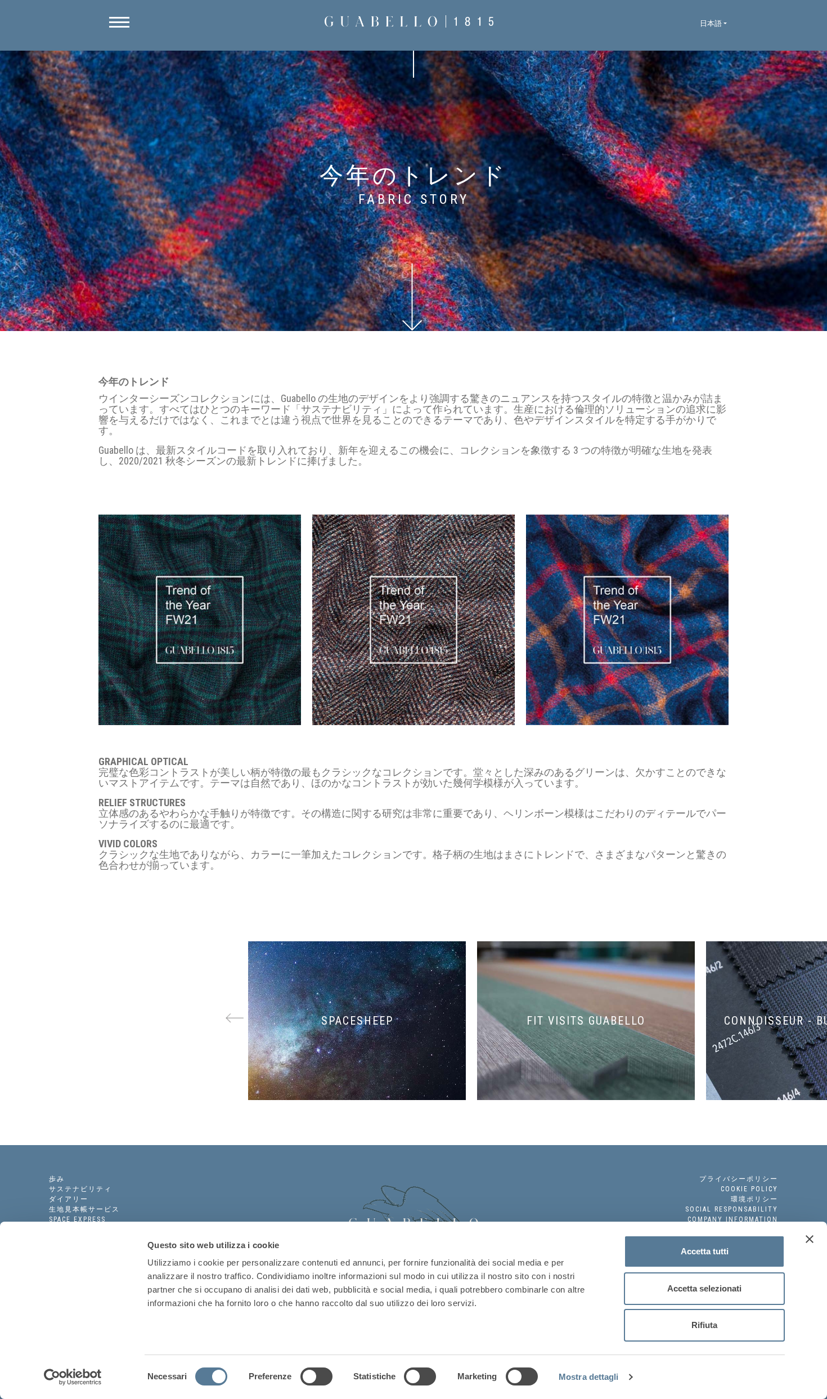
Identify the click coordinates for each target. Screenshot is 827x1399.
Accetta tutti (705, 1251)
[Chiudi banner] (809, 1239)
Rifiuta (704, 1325)
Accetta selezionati (704, 1288)
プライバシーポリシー (738, 1179)
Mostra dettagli (589, 1377)
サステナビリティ (80, 1189)
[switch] (316, 1376)
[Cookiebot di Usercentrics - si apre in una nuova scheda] (73, 1377)
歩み (57, 1179)
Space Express (77, 1219)
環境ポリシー (754, 1199)
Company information (732, 1219)
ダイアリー (68, 1199)
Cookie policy (749, 1189)
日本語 (711, 23)
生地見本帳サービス (84, 1209)
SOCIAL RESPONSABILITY (731, 1209)
